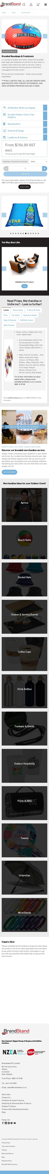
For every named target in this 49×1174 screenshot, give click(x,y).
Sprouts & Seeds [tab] (30, 315)
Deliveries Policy (7, 1160)
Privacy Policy (6, 1142)
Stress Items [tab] (18, 310)
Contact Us (6, 1097)
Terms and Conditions (8, 1146)
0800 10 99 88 (17, 1078)
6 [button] (23, 233)
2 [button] (13, 233)
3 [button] (15, 233)
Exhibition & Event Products (13, 1100)
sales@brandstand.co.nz (17, 1087)
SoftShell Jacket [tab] (26, 320)
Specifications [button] (14, 124)
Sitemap (4, 1150)
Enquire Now (24, 187)
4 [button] (18, 233)
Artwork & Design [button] (16, 130)
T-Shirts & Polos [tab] (33, 310)
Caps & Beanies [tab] (10, 320)
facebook (3, 1123)
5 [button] (20, 233)
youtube (15, 1123)
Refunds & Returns (7, 1153)
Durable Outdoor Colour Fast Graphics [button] (21, 115)
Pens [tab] (6, 315)
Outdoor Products (9, 1106)
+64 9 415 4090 (11, 1083)
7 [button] (25, 233)
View (24, 286)
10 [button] (33, 233)
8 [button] (28, 233)
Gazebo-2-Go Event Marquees (24, 282)
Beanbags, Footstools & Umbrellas (15, 161)
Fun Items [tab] (15, 315)
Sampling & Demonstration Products (16, 1103)
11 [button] (35, 233)
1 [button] (10, 233)
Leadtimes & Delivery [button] (17, 137)
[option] (24, 213)
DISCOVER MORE (9, 472)
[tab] (24, 108)
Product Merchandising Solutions (15, 1109)
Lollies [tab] (6, 310)
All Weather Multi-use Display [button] (21, 107)
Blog (3, 1112)
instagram (12, 1123)
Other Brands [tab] (9, 325)
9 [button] (30, 233)
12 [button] (38, 233)
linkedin (6, 1123)
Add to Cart (25, 174)
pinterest (9, 1123)
